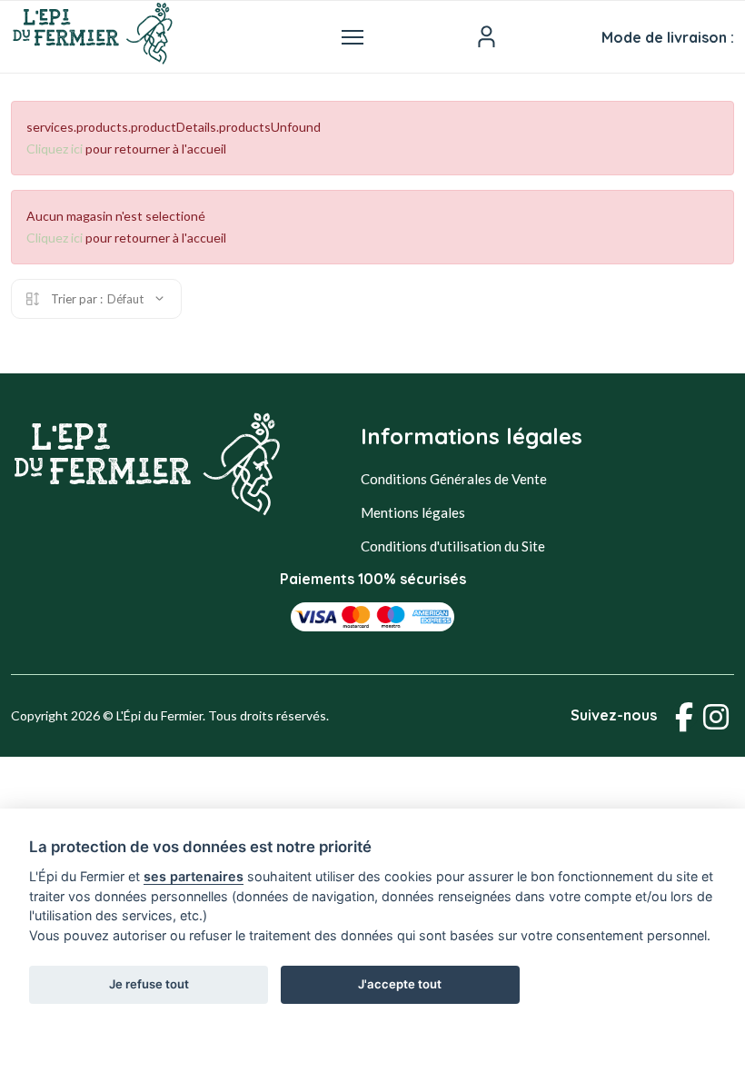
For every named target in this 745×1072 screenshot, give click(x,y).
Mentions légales (413, 512)
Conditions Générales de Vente (454, 479)
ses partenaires (193, 876)
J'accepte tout (400, 984)
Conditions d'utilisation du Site (453, 546)
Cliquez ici (54, 148)
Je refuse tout (149, 984)
